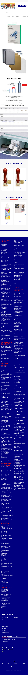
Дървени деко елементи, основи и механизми (6, 431)
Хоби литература (5, 442)
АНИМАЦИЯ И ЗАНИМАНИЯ (5, 523)
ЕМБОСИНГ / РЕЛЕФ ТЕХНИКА (19, 433)
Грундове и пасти (18, 284)
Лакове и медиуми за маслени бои (19, 276)
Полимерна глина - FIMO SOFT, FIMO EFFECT (7, 409)
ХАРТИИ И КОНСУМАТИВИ (5, 607)
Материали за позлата (6, 448)
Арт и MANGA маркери (19, 336)
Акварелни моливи (18, 306)
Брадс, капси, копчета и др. (19, 373)
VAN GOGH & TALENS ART (6, 256)
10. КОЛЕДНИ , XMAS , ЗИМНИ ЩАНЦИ (19, 430)
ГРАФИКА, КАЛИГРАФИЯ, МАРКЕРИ (18, 289)
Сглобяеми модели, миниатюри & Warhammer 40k (5, 541)
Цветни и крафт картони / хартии (6, 490)
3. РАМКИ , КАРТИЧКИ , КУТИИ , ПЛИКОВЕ (19, 409)
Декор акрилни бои (5, 303)
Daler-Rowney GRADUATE (4, 250)
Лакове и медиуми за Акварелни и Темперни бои (19, 282)
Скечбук (16, 262)
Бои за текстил (4, 323)
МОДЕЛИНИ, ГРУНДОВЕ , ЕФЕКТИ (6, 309)
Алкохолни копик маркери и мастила (18, 329)
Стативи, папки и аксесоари (18, 250)
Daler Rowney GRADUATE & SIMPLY (6, 268)
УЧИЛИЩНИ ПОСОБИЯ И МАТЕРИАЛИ (6, 590)
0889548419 (23, 5)
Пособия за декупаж (5, 385)
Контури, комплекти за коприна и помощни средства (6, 319)
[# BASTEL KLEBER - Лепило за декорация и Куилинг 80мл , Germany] (7, 211)
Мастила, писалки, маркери (18, 352)
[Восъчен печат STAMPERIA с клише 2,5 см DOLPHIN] (7, 177)
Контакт (4, 628)
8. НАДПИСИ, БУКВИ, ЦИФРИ (19, 424)
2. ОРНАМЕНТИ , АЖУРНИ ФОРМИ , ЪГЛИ (18, 406)
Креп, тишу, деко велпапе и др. (18, 363)
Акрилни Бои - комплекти (4, 262)
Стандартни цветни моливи (18, 304)
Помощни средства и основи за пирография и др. (6, 460)
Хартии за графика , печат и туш (18, 257)
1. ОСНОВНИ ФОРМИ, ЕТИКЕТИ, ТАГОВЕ (19, 402)
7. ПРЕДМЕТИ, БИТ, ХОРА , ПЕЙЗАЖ (19, 421)
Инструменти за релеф (19, 441)
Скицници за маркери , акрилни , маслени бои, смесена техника (19, 270)
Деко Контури (4, 307)
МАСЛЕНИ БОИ (4, 243)
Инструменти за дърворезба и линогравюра (4, 456)
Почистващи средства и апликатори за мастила (19, 490)
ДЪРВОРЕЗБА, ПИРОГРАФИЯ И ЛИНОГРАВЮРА (5, 452)
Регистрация (5, 626)
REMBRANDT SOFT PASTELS (18, 317)
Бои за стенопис (4, 446)
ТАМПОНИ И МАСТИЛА (19, 488)
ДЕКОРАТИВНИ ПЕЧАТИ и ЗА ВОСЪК (19, 477)
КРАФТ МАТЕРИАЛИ (19, 367)
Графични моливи (18, 294)
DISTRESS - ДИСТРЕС (6, 507)
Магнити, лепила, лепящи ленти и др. (18, 370)
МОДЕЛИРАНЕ (4, 397)
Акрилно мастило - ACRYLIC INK (5, 278)
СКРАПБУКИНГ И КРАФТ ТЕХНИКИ (11, 16)
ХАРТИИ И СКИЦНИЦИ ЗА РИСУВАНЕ (19, 253)
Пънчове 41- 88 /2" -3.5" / (19, 474)
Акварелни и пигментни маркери (19, 339)
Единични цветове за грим (6, 548)
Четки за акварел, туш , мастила (6, 348)
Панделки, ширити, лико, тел (20, 388)
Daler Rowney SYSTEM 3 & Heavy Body (6, 265)
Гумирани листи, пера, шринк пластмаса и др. (6, 441)
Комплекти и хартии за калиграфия (19, 349)
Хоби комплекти (4, 531)
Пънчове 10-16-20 (18, 468)
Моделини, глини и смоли (5, 399)
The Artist (3, 572)
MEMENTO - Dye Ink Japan (6, 493)
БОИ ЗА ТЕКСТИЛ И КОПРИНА (6, 315)
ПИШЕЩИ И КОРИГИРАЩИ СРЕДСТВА (4, 601)
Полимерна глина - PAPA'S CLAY (5, 402)
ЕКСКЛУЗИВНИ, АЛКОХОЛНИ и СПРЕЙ (6, 519)
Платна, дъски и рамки (19, 245)
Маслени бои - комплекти (4, 245)
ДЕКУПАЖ (3, 366)
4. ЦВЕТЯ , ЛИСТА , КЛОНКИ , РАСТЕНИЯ (19, 412)
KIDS (2, 580)
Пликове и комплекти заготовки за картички (6, 485)
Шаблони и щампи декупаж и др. (5, 387)
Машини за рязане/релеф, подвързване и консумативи (20, 395)
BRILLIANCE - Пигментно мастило (5, 503)
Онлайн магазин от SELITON (14, 670)
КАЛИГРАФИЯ (17, 343)
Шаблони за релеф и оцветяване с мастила (19, 439)
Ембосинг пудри (17, 437)
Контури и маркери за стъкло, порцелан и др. (6, 336)
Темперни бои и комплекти (4, 299)
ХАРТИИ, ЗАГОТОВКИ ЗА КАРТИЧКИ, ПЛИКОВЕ (6, 482)
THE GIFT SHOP (5, 570)
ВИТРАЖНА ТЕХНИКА (6, 449)
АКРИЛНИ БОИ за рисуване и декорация (6, 276)
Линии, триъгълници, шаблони (19, 358)
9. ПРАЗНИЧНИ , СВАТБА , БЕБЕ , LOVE (19, 427)
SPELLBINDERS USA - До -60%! (19, 399)
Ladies (2, 577)
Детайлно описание (8, 121)
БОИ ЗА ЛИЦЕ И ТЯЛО (6, 546)
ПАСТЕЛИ (16, 309)
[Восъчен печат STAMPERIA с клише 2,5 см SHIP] (20, 177)
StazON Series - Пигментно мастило (5, 505)
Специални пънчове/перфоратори (18, 463)
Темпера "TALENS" (5, 296)
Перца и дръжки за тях (19, 345)
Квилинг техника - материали (5, 544)
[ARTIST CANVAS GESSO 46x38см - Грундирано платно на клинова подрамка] (20, 208)
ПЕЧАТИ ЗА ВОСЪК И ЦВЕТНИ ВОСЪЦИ (19, 486)
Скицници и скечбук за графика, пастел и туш (19, 266)
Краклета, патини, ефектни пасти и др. (5, 383)
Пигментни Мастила (5, 516)
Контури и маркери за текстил (6, 326)
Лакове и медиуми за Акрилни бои (19, 279)
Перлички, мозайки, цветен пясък (18, 382)
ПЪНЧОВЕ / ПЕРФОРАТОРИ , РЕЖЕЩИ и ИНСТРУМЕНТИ (18, 448)
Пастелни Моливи (18, 308)
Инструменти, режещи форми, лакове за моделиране (6, 417)
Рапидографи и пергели (19, 355)
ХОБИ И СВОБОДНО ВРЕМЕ (6, 525)
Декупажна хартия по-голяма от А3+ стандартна (6, 378)
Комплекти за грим (5, 551)
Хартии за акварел (18, 255)
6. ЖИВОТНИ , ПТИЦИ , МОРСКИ (19, 418)
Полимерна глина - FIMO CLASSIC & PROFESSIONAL (7, 405)
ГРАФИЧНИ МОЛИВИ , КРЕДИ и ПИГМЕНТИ (19, 293)
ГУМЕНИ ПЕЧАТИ (18, 479)
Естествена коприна (5, 322)
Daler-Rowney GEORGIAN (4, 247)
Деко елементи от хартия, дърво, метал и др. (19, 391)
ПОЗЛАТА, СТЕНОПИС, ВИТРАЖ (6, 445)
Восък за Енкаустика (5, 393)
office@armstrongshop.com (8, 639)
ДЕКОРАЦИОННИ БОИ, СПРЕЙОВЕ (6, 301)
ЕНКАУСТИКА (4, 389)
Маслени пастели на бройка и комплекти (18, 312)
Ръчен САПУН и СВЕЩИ (6, 538)
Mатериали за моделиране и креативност (4, 558)
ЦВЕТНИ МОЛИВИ (18, 302)
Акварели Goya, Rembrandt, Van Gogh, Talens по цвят (6, 292)
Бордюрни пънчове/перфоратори (18, 460)
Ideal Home (3, 574)
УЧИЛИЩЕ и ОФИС (6, 587)
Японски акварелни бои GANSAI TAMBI (6, 286)
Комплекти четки (5, 358)
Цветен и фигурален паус (19, 365)
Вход (3, 621)
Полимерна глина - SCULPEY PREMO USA (6, 411)
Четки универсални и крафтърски (6, 354)
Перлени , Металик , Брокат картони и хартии (6, 488)
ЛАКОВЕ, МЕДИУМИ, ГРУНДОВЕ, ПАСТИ (19, 273)
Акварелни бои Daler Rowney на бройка (6, 289)
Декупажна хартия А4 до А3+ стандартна (6, 375)
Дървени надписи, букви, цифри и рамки (7, 429)
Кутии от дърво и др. (6, 423)
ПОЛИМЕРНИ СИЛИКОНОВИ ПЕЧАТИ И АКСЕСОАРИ (19, 482)
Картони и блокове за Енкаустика (6, 395)
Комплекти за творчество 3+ (6, 564)
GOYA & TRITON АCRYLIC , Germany (5, 270)
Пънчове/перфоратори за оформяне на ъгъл (19, 466)
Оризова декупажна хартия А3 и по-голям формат (6, 369)
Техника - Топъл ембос (19, 435)
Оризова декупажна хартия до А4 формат (6, 372)
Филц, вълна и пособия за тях (6, 438)
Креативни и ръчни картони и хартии (18, 360)
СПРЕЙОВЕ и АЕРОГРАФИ (4, 312)
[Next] (25, 180)
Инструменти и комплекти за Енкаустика (7, 391)
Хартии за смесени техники (18, 260)
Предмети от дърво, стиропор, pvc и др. (5, 426)
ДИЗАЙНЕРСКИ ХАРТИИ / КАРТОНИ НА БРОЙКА (6, 474)
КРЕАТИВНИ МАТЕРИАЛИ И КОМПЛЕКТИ (4, 554)
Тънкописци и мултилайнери (17, 326)
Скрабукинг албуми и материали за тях (19, 376)
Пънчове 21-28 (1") (18, 470)
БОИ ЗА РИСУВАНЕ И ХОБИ (6, 241)
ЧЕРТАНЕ (16, 354)
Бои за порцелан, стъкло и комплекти (6, 333)
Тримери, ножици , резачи (18, 452)
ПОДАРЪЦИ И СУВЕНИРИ (4, 583)
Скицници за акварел (19, 264)
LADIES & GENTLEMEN (7, 575)
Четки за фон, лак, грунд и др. (6, 356)
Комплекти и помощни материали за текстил (6, 328)
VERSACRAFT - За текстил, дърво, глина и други (6, 496)
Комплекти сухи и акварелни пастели (18, 315)
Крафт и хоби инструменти (17, 457)
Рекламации (5, 617)
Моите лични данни (15, 666)
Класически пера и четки (19, 346)
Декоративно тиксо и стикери (19, 385)
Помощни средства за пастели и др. (19, 320)
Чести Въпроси (5, 624)
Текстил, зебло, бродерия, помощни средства (5, 434)
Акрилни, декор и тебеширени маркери (18, 342)
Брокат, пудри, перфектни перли (18, 379)
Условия (16, 617)
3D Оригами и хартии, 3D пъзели (6, 536)
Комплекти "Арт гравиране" (4, 533)
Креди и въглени (17, 296)
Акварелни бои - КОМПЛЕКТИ (5, 284)
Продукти (3, 581)
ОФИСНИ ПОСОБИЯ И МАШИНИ (6, 604)
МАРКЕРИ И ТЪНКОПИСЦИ (17, 323)
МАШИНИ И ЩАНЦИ (19, 392)
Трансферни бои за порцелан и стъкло (5, 339)
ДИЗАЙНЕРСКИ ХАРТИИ (4, 467)
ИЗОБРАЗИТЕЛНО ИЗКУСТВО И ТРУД (5, 592)
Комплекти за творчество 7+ (6, 567)
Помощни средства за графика (19, 298)
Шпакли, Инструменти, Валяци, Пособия (19, 247)
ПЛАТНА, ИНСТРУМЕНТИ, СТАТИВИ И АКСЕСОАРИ (18, 242)
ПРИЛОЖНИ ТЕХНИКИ (4, 364)
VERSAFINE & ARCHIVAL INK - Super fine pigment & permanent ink (6, 510)
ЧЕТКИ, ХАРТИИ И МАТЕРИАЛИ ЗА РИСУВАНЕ (6, 343)
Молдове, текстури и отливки (5, 414)
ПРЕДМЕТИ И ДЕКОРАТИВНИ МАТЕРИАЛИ (4, 421)
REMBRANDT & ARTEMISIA (4, 253)
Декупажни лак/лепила (6, 381)
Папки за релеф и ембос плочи (19, 444)
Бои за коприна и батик (6, 316)
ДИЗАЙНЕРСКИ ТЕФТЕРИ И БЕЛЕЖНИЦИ (4, 478)
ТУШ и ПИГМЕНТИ (18, 300)
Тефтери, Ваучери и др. (6, 585)
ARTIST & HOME (5, 571)
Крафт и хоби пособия (19, 454)
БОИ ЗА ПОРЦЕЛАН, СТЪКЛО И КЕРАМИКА (6, 331)
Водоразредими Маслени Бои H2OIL (6, 258)
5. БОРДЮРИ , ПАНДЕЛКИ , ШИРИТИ (19, 415)
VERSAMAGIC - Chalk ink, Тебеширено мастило (7, 500)
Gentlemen (3, 578)
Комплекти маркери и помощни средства (19, 334)
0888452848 (5, 644)
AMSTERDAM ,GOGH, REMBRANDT (6, 273)
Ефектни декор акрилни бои (6, 305)
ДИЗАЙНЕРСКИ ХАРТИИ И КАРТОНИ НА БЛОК (6, 470)
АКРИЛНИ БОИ (4, 260)
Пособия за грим (5, 550)
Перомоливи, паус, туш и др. (7, 360)
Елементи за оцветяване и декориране (6, 561)
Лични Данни (5, 632)
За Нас (3, 619)
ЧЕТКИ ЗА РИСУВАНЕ (6, 346)
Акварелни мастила (5, 295)
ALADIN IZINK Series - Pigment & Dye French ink (7, 515)
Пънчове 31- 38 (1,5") (19, 471)
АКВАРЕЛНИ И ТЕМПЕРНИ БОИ (5, 281)
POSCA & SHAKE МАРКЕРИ (18, 331)
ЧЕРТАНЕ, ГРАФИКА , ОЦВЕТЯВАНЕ (6, 595)
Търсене (4, 630)
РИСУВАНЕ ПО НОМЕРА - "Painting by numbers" (6, 528)
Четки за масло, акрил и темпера (6, 351)
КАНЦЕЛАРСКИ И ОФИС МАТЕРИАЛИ (6, 598)
